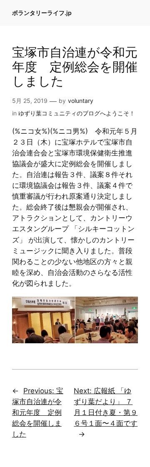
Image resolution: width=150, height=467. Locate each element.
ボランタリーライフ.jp (42, 12)
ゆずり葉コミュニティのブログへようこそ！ (76, 113)
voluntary (80, 100)
